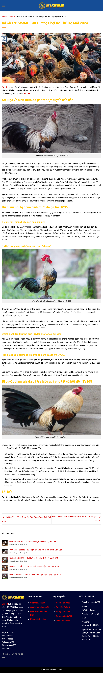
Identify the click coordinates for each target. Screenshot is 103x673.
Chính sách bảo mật (39, 607)
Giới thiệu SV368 (37, 603)
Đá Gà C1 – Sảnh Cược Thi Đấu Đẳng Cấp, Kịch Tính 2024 (34, 566)
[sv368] (51, 5)
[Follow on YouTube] (22, 654)
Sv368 (5, 604)
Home (4, 16)
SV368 (27, 93)
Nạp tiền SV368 (63, 603)
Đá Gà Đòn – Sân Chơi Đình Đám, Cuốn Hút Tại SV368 (32, 541)
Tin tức (12, 16)
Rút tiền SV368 (63, 607)
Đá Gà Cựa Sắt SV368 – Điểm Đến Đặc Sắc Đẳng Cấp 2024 (35, 575)
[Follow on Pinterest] (19, 654)
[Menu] (3, 6)
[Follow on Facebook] (3, 654)
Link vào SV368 (63, 620)
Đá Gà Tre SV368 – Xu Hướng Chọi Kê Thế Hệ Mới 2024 (33, 558)
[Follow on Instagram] (7, 654)
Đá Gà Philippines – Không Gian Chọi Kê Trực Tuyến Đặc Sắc (35, 550)
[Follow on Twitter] (13, 654)
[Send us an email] (16, 654)
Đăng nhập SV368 (64, 616)
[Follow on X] (10, 654)
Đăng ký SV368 (63, 611)
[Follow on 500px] (3, 658)
